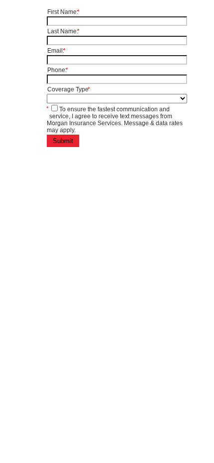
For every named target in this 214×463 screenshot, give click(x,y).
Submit (63, 141)
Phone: (57, 70)
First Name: (63, 11)
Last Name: (63, 31)
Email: (56, 50)
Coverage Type (68, 89)
